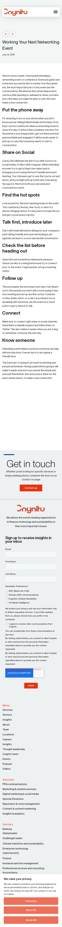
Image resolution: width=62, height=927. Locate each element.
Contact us (31, 488)
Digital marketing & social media (21, 794)
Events (7, 759)
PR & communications (15, 784)
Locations (8, 734)
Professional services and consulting (23, 868)
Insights (7, 719)
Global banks (10, 833)
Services (8, 710)
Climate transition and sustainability (23, 843)
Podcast (7, 764)
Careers (7, 739)
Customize (31, 901)
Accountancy (10, 872)
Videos (7, 769)
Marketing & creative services (19, 789)
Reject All (31, 910)
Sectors (7, 714)
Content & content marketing (19, 808)
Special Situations (13, 799)
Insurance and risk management (21, 863)
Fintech (7, 858)
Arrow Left (5, 34)
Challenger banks (12, 838)
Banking (7, 829)
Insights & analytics (14, 813)
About (6, 724)
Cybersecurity (11, 853)
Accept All (31, 920)
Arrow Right (13, 34)
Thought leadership (14, 749)
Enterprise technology (15, 848)
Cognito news (11, 754)
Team (6, 729)
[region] (31, 900)
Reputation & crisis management (21, 804)
